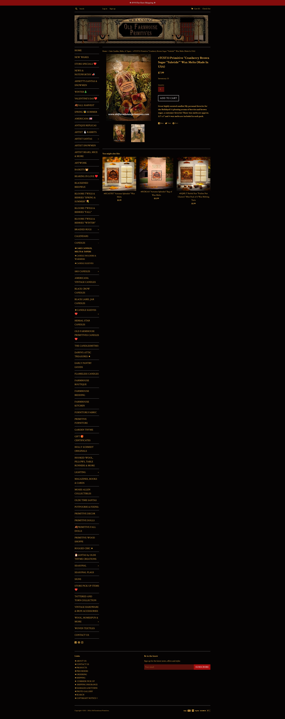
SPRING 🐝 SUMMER (86, 112)
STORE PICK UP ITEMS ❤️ (87, 587)
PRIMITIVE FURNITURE (81, 421)
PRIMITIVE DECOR (85, 513)
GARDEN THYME (84, 429)
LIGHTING (87, 472)
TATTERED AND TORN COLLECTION (85, 598)
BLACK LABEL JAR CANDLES (84, 301)
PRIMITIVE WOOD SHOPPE (85, 539)
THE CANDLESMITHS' (87, 345)
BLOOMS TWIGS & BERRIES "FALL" (85, 210)
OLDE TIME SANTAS (86, 500)
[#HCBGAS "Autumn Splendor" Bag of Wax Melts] (156, 173)
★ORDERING (81, 674)
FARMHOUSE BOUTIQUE (82, 382)
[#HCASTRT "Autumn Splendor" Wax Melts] (119, 174)
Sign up (112, 8)
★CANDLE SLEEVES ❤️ (87, 312)
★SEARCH (79, 694)
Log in (104, 8)
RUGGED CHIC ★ (84, 548)
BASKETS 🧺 (81, 169)
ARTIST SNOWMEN (85, 145)
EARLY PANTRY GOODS (83, 365)
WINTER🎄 (81, 92)
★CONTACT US (82, 664)
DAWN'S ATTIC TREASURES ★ (83, 354)
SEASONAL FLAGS (84, 572)
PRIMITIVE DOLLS (85, 520)
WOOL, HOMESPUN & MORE (87, 619)
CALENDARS (81, 236)
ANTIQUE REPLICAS (85, 125)
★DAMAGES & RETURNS (86, 688)
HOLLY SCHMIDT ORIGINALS (84, 449)
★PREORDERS (81, 671)
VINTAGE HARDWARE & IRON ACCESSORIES (87, 609)
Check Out (206, 8)
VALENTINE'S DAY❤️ (86, 98)
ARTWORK (81, 163)
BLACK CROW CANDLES (82, 290)
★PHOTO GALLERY (84, 691)
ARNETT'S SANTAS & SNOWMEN (86, 83)
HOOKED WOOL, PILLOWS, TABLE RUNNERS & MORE (85, 461)
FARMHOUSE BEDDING (82, 393)
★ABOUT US (80, 661)
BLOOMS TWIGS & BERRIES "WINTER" (85, 220)
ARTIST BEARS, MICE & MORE (86, 154)
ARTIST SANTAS (87, 138)
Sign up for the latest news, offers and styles (162, 661)
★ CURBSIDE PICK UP (85, 681)
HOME (78, 50)
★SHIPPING (80, 677)
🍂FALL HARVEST (84, 105)
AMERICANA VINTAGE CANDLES (85, 280)
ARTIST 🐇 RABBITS (86, 132)
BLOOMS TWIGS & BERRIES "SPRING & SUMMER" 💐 (85, 197)
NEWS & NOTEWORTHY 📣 (85, 72)
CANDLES (87, 242)
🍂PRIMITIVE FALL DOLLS (85, 529)
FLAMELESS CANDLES (87, 373)
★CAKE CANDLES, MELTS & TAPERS (83, 250)
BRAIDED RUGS (87, 229)
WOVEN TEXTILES (85, 628)
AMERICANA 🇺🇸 (83, 118)
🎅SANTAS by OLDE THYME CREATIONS (85, 557)
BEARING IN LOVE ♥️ (86, 176)
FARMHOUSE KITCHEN (82, 403)
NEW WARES (82, 57)
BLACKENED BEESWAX (81, 185)
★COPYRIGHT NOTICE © (86, 698)
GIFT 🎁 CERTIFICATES (83, 438)
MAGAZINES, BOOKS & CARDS (86, 480)
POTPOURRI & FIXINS (87, 507)
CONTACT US (82, 635)
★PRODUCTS (81, 667)
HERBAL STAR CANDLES (82, 322)
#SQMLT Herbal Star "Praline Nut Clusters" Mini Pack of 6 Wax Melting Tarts (193, 197)
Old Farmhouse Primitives (100, 711)
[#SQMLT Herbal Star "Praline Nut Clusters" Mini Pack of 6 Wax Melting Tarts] (193, 174)
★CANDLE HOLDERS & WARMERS (85, 257)
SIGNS (78, 579)
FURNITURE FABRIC (86, 412)
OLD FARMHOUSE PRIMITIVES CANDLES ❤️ (87, 335)
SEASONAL (87, 565)
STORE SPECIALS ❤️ (86, 64)
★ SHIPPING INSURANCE (86, 684)
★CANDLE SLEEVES (84, 263)
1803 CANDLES (87, 271)
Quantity (161, 85)
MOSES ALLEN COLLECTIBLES (83, 491)
